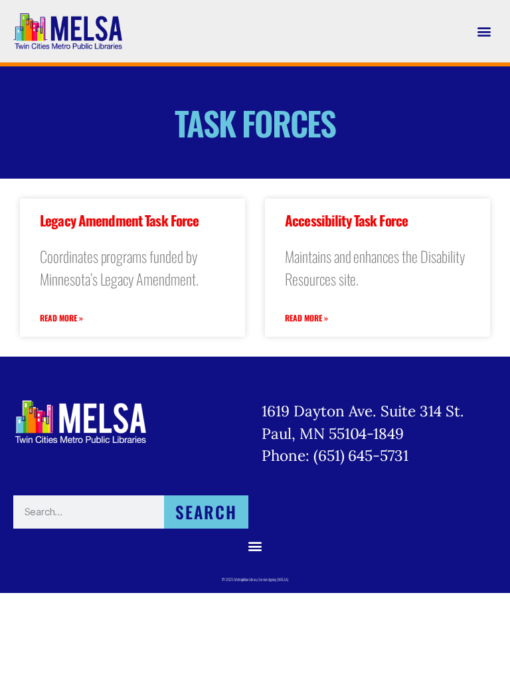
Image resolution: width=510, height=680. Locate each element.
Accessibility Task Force (346, 220)
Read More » (61, 317)
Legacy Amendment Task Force (119, 220)
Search (206, 511)
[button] (484, 31)
